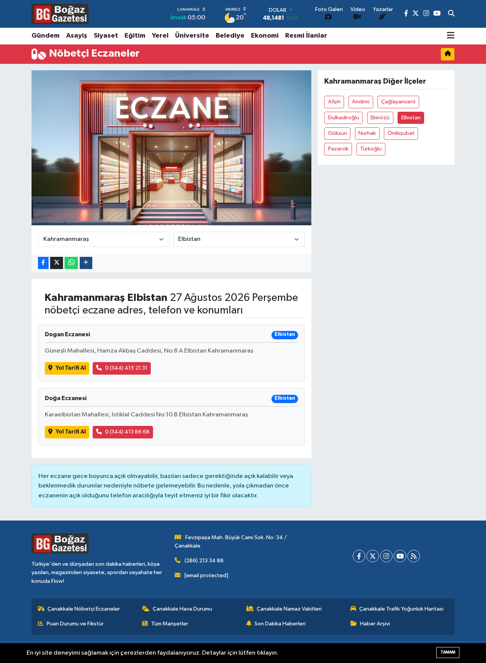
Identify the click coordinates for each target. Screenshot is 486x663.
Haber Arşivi (375, 624)
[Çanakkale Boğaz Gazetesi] (60, 14)
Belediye (230, 35)
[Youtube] (400, 556)
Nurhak (367, 133)
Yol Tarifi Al (71, 368)
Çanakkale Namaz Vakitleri (289, 609)
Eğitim (135, 35)
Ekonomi (265, 35)
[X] (372, 556)
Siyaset (106, 35)
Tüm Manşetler (169, 624)
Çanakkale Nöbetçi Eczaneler (83, 609)
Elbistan (411, 117)
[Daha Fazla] (86, 263)
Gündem (46, 35)
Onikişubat (401, 133)
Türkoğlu (371, 149)
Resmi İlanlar (306, 35)
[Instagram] (386, 556)
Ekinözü (380, 117)
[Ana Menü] (450, 36)
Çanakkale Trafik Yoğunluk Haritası (401, 609)
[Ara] (451, 14)
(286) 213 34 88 (204, 560)
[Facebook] (359, 556)
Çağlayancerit (398, 101)
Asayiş (76, 35)
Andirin (360, 101)
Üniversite (192, 35)
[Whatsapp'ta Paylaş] (71, 263)
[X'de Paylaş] (56, 263)
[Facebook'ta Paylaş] (43, 263)
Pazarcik (338, 149)
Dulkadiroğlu (343, 117)
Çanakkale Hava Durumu (182, 609)
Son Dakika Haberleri (280, 624)
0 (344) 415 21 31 (126, 368)
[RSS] (413, 556)
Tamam (447, 652)
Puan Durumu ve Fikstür (75, 624)
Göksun (337, 133)
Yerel (160, 35)
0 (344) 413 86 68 (127, 432)
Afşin (334, 101)
